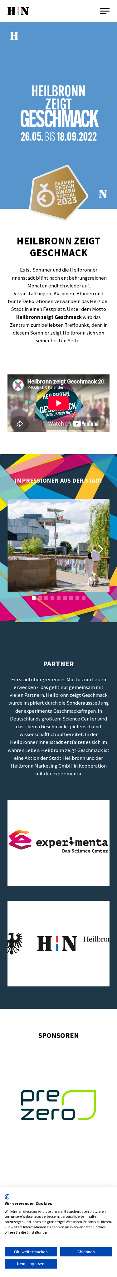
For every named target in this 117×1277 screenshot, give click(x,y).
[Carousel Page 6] (65, 598)
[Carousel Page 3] (46, 598)
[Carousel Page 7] (71, 598)
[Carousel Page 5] (59, 598)
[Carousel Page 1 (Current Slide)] (34, 598)
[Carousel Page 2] (40, 598)
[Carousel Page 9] (83, 598)
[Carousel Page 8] (77, 598)
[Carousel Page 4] (52, 598)
